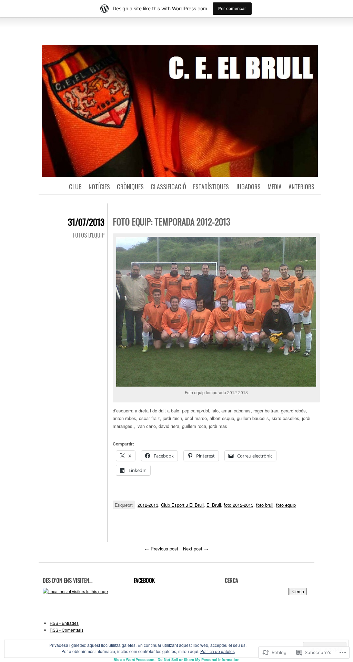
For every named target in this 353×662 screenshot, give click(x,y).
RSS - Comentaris (66, 630)
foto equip (286, 505)
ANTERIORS (301, 186)
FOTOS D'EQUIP (88, 235)
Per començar (232, 8)
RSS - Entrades (64, 623)
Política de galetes (217, 651)
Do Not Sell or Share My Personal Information (199, 659)
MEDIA (275, 186)
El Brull (213, 505)
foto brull (264, 505)
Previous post (161, 548)
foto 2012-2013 (238, 505)
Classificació (168, 186)
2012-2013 (148, 505)
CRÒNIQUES (130, 186)
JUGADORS (248, 186)
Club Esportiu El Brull (182, 505)
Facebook (144, 580)
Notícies (99, 186)
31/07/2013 (86, 222)
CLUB (75, 186)
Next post (195, 548)
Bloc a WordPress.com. (134, 659)
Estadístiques (211, 186)
